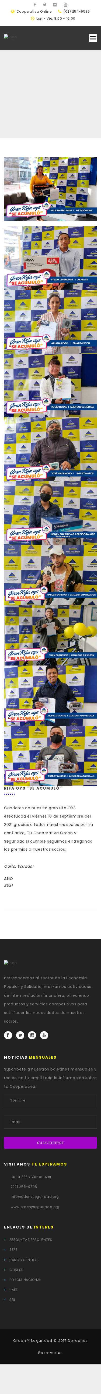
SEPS (13, 1249)
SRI (12, 1299)
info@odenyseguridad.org (35, 1196)
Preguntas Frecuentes (30, 1239)
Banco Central (23, 1260)
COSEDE (16, 1270)
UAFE (13, 1289)
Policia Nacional (25, 1279)
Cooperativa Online (34, 11)
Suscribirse (50, 1142)
